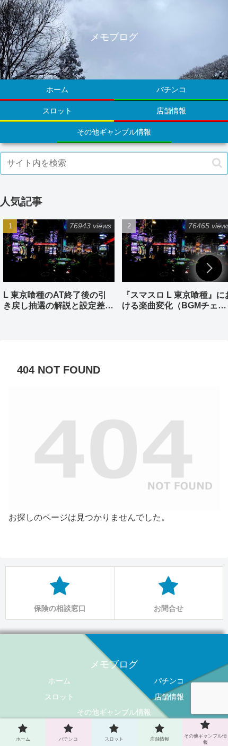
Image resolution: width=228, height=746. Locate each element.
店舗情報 (169, 696)
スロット (59, 696)
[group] (59, 269)
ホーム (59, 681)
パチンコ (169, 681)
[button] (217, 163)
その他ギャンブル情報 (114, 712)
